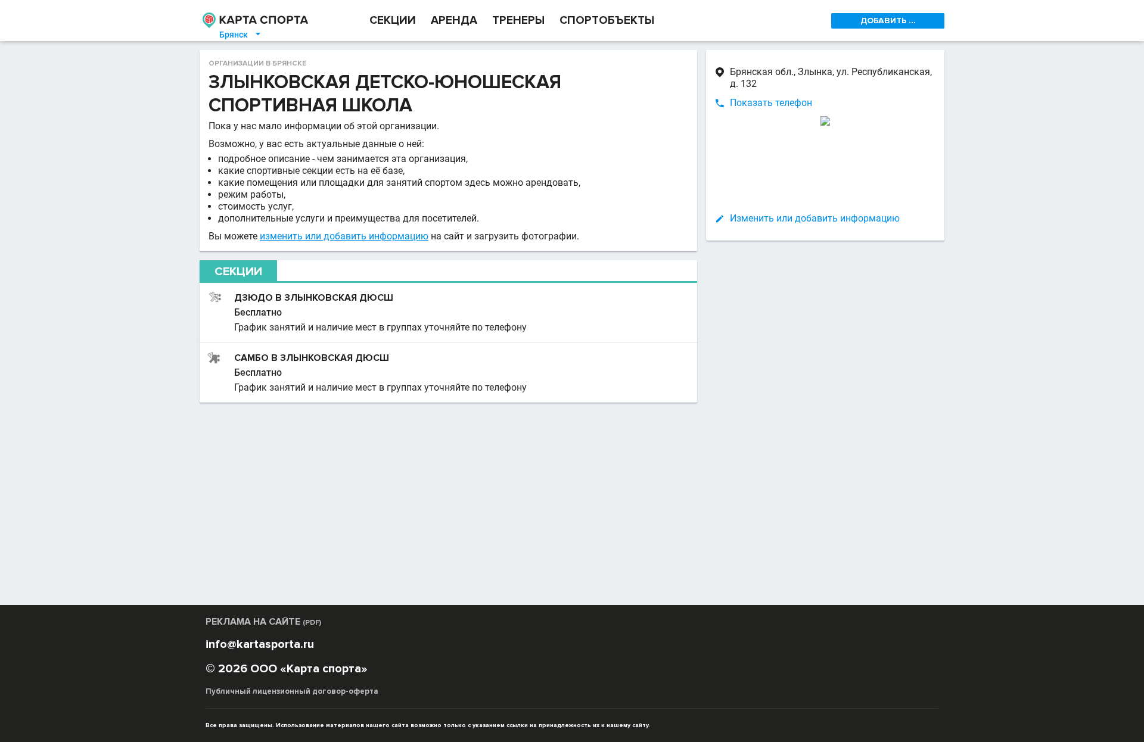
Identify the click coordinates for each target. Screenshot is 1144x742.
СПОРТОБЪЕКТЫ (606, 20)
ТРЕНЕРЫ (518, 20)
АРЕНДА (454, 20)
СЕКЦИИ (392, 20)
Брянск (240, 34)
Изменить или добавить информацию (815, 218)
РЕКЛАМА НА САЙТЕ (263, 622)
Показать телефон (771, 102)
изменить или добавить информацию (344, 236)
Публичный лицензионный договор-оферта (292, 691)
